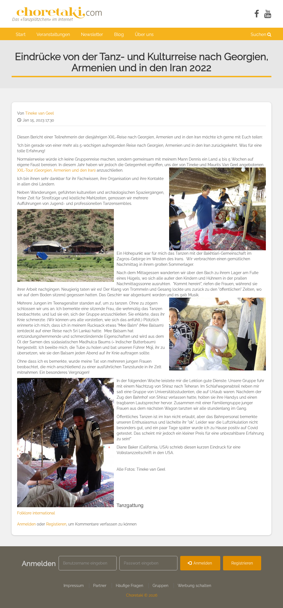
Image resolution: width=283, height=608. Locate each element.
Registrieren (242, 563)
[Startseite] (60, 14)
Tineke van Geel (39, 113)
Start (20, 34)
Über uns (144, 34)
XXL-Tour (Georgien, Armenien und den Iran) (56, 170)
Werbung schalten (194, 585)
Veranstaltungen (53, 34)
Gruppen (160, 585)
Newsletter (92, 34)
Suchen (259, 34)
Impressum (74, 585)
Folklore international (36, 513)
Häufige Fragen (129, 585)
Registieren (56, 524)
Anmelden (26, 524)
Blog (119, 34)
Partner (99, 585)
